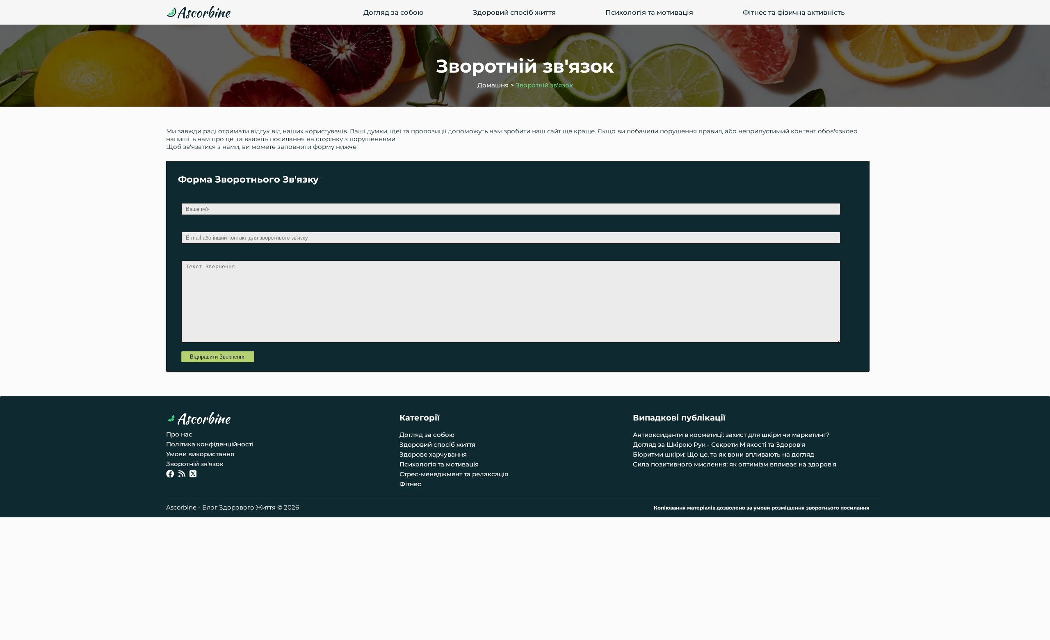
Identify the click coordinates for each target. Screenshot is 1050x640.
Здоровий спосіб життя (514, 12)
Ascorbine (203, 12)
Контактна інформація (218, 226)
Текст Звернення (209, 254)
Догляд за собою (393, 12)
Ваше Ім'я (197, 197)
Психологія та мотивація (649, 12)
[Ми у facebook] (170, 475)
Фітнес (410, 484)
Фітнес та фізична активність (794, 12)
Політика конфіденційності (209, 444)
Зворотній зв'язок (544, 85)
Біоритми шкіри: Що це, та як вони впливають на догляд (723, 454)
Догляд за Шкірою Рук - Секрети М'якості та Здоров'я (719, 444)
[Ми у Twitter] (192, 475)
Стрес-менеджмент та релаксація (453, 474)
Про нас (179, 434)
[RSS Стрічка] (181, 475)
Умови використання (200, 454)
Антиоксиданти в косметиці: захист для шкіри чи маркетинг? (731, 435)
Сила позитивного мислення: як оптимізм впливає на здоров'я (734, 464)
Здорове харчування (433, 454)
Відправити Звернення (218, 357)
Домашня (493, 85)
